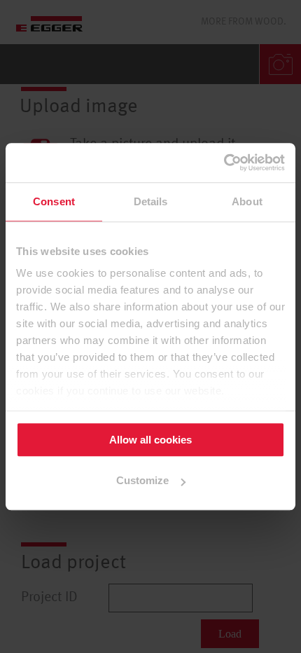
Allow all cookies (150, 440)
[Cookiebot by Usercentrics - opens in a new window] (223, 162)
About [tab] (247, 201)
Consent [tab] (54, 201)
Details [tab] (151, 201)
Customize (142, 481)
